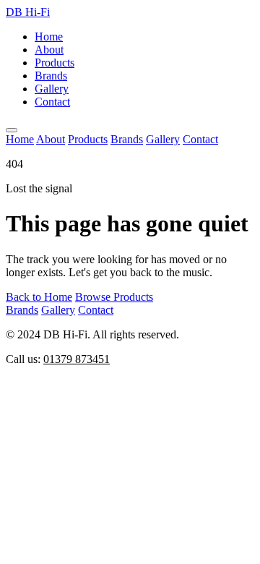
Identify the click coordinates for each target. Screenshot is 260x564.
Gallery (52, 88)
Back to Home (39, 297)
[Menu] (11, 130)
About (49, 49)
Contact (52, 101)
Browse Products (114, 297)
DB (28, 12)
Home (49, 36)
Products (54, 62)
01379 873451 (76, 359)
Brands (51, 75)
